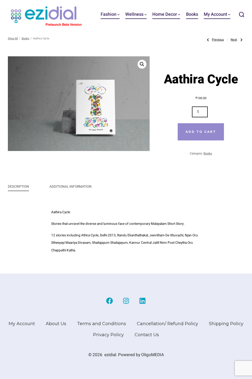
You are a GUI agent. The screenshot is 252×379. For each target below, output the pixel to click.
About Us (56, 323)
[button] (142, 64)
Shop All (13, 38)
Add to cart (201, 132)
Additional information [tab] (70, 186)
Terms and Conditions (101, 323)
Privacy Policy (108, 334)
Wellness (134, 14)
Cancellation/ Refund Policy (167, 323)
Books (192, 14)
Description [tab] (18, 186)
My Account (215, 14)
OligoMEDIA (152, 355)
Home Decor (164, 14)
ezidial (110, 355)
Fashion (108, 14)
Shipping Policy (226, 323)
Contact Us (147, 334)
